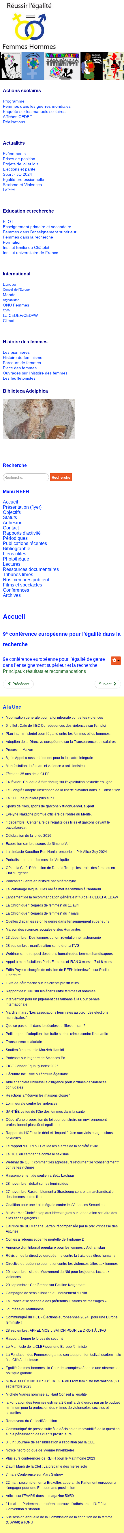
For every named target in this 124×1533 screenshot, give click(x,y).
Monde (9, 294)
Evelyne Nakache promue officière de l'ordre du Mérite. (49, 814)
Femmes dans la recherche (28, 237)
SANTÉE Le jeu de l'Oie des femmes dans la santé (45, 1112)
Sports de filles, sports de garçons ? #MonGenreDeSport (50, 806)
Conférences (16, 590)
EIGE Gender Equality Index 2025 (32, 1066)
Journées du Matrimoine (25, 1309)
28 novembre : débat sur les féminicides (37, 1184)
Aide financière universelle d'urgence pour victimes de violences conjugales (56, 1084)
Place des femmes (20, 368)
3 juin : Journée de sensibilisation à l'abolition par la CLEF (51, 1442)
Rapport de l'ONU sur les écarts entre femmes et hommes (50, 991)
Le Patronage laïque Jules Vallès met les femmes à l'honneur (53, 889)
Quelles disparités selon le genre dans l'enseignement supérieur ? (58, 921)
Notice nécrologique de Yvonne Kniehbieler (40, 1450)
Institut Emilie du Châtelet (26, 247)
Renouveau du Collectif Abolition (31, 1421)
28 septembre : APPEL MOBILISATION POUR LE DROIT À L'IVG (56, 1330)
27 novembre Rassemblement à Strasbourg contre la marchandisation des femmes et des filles (61, 1194)
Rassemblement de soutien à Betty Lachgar (40, 1176)
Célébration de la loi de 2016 (28, 836)
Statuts (10, 517)
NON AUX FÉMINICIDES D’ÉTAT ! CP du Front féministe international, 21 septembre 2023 (62, 1383)
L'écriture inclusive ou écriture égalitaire (37, 1074)
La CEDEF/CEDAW (20, 315)
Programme (14, 101)
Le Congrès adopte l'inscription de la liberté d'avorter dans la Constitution (63, 790)
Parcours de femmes (22, 362)
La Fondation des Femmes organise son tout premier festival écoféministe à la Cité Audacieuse (63, 1357)
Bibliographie (16, 548)
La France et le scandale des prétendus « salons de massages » (56, 1301)
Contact (11, 527)
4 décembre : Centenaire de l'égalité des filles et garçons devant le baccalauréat (58, 825)
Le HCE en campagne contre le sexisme (37, 1154)
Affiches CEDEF (17, 116)
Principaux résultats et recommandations (44, 671)
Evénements (14, 153)
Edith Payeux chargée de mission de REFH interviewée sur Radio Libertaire (57, 972)
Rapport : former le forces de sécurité (34, 1339)
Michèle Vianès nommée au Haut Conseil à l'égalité (46, 1394)
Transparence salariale (24, 1042)
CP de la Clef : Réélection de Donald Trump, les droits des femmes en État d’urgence (60, 870)
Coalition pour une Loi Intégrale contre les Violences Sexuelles (55, 1205)
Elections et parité (19, 169)
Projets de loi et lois (20, 164)
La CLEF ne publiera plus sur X (30, 798)
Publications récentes (25, 543)
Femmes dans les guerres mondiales (37, 106)
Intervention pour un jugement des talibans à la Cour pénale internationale (53, 1001)
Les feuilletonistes (19, 378)
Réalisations (14, 122)
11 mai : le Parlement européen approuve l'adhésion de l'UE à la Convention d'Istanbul (56, 1506)
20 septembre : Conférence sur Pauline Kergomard (46, 1285)
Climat (8, 320)
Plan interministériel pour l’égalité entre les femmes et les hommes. (58, 734)
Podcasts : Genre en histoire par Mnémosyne (41, 881)
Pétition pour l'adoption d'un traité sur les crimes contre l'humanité (57, 1034)
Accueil (10, 501)
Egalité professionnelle (23, 179)
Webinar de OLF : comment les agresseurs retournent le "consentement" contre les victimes (62, 1164)
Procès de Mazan (19, 750)
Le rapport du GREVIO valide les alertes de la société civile (52, 1146)
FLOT (8, 221)
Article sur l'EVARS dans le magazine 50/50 (40, 1496)
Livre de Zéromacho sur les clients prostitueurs (42, 983)
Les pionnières (16, 352)
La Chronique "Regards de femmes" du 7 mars (42, 913)
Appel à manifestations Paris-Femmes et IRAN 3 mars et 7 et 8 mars (59, 962)
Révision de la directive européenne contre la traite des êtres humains (60, 1256)
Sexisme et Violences (22, 184)
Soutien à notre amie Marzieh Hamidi (35, 1050)
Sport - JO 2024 (17, 174)
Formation (12, 242)
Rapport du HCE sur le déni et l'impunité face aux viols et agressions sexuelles (59, 1135)
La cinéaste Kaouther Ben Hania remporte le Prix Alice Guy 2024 (56, 852)
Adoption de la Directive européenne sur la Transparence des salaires (61, 742)
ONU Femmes (16, 305)
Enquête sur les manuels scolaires (34, 111)
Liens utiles (14, 553)
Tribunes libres (18, 574)
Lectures (11, 564)
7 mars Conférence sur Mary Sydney (34, 1475)
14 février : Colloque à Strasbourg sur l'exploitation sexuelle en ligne (59, 782)
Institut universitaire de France (30, 252)
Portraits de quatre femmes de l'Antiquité (37, 860)
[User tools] (116, 660)
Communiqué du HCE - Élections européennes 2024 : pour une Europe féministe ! (62, 1319)
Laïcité (9, 190)
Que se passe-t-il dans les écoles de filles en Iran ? (45, 1026)
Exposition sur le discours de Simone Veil (38, 844)
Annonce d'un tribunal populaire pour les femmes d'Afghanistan (55, 1248)
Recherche (61, 477)
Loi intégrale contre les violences (31, 1104)
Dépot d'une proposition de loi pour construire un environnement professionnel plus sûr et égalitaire (56, 1122)
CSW (6, 310)
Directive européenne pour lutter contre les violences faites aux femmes (62, 1264)
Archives (12, 595)
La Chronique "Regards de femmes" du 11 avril (42, 905)
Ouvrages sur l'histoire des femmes (35, 373)
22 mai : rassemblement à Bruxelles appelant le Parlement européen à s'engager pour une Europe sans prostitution (61, 1485)
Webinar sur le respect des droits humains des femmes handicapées (59, 954)
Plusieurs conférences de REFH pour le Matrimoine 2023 (50, 1458)
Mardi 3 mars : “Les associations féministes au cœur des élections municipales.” (57, 1015)
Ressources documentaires (31, 569)
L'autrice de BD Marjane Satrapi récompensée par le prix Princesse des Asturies (62, 1228)
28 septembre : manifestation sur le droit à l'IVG (42, 946)
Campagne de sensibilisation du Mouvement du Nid (46, 1293)
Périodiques (15, 538)
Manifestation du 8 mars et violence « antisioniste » (46, 766)
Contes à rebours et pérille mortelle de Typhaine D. (45, 1239)
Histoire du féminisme (22, 357)
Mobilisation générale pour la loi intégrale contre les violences (54, 718)
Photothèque (16, 559)
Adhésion (12, 522)
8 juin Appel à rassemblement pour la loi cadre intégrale (49, 758)
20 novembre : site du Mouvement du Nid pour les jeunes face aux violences (57, 1274)
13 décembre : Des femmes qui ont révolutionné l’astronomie (53, 938)
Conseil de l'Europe (16, 289)
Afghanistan (11, 300)
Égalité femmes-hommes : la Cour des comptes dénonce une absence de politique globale (63, 1370)
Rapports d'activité (22, 533)
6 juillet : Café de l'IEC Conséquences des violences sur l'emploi (56, 726)
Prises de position (19, 158)
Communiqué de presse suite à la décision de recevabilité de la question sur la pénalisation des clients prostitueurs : (63, 1431)
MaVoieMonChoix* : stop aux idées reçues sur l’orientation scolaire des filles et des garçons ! (61, 1215)
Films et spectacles (22, 584)
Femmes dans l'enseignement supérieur (39, 232)
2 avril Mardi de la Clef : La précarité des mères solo (46, 1466)
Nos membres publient (26, 579)
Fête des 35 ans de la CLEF (27, 774)
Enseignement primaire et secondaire (37, 226)
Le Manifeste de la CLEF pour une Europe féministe (46, 1347)
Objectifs (12, 512)
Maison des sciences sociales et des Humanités (43, 930)
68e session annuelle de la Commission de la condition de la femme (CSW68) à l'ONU (59, 1519)
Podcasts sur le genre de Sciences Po (35, 1058)
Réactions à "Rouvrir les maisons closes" (38, 1095)
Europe (9, 284)
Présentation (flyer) (22, 507)
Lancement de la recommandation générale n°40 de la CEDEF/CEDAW (62, 897)
